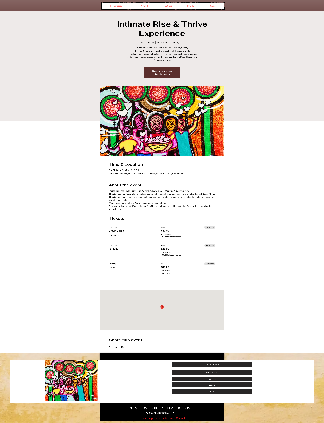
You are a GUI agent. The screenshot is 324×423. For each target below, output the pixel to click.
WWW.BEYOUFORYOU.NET (162, 413)
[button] (143, 6)
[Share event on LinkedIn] (122, 347)
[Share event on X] (116, 347)
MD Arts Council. (175, 418)
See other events (162, 74)
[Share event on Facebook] (110, 347)
